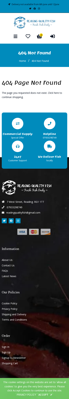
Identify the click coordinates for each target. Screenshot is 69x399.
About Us (7, 260)
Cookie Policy (9, 303)
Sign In (5, 346)
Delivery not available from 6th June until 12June (35, 4)
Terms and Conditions (14, 319)
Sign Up (6, 352)
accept (45, 394)
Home (22, 61)
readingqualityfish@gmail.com (23, 212)
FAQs (5, 270)
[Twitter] (30, 8)
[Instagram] (39, 8)
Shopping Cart (10, 363)
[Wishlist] (28, 36)
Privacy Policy (9, 309)
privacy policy (26, 394)
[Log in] (52, 36)
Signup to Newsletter (14, 357)
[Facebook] (35, 8)
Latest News (9, 276)
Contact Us (8, 265)
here (56, 92)
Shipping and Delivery (14, 314)
